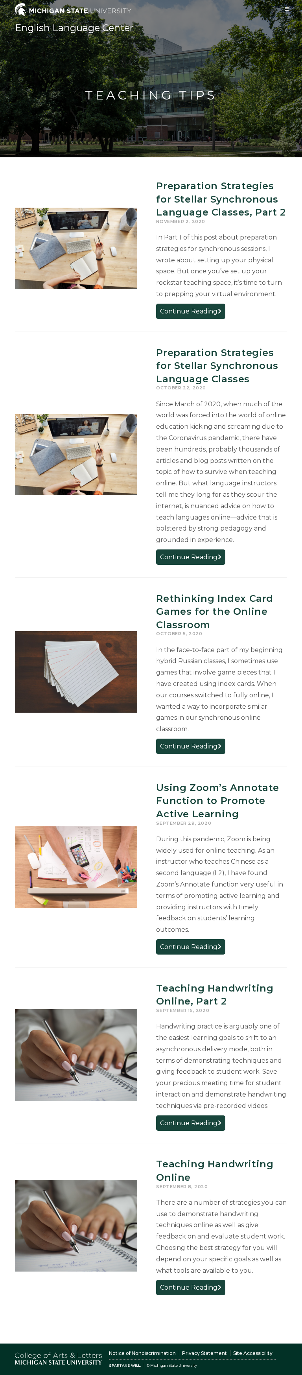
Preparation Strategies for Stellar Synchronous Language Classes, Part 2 (220, 199)
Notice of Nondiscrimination (142, 1353)
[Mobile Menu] (287, 9)
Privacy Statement (204, 1353)
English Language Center (74, 27)
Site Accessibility (253, 1353)
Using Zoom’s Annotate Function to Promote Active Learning (217, 801)
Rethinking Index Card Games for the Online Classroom (214, 611)
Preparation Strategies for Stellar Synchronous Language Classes (217, 366)
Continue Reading (192, 313)
